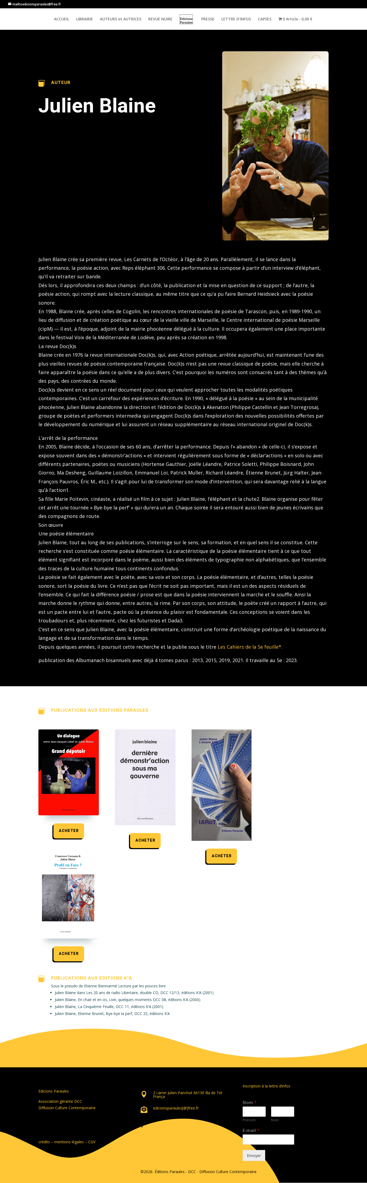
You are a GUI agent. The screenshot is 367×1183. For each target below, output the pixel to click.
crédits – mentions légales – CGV (66, 1141)
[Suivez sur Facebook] (142, 1125)
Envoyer (254, 1155)
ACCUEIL (61, 19)
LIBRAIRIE (84, 19)
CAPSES (264, 19)
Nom (250, 1102)
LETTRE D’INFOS (236, 19)
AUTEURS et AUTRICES (120, 19)
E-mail (251, 1130)
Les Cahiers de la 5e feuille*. (250, 647)
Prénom (249, 1120)
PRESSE (207, 19)
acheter (69, 831)
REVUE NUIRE (160, 19)
